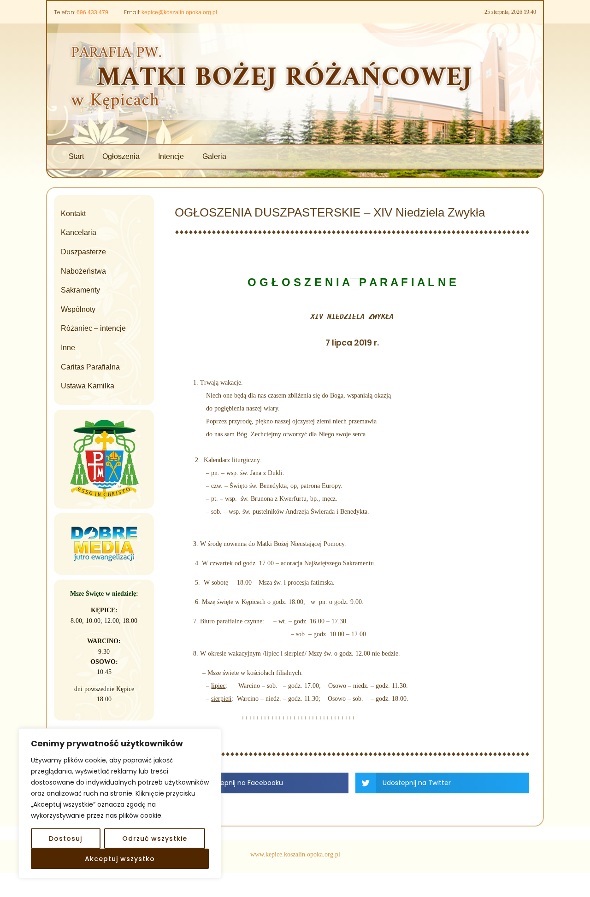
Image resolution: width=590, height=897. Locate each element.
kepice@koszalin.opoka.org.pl (179, 12)
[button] (261, 783)
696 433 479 (92, 12)
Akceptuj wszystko (120, 858)
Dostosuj (65, 838)
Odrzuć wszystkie (154, 838)
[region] (119, 803)
